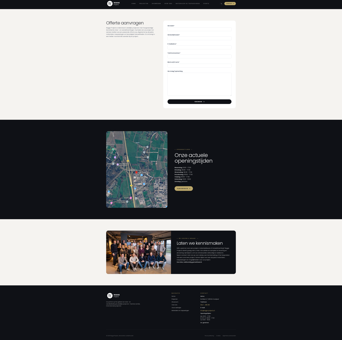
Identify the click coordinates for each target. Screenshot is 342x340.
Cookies (218, 335)
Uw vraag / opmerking (175, 71)
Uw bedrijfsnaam (174, 35)
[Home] (113, 3)
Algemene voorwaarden (229, 335)
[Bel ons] (221, 3)
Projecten (143, 3)
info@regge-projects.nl (207, 310)
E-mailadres (172, 44)
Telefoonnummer (174, 53)
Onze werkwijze (176, 308)
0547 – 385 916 (205, 305)
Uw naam (171, 26)
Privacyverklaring (209, 335)
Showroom (156, 3)
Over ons (168, 3)
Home (134, 3)
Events (206, 3)
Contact (229, 3)
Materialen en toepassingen (188, 3)
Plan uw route (182, 188)
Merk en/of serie (173, 62)
